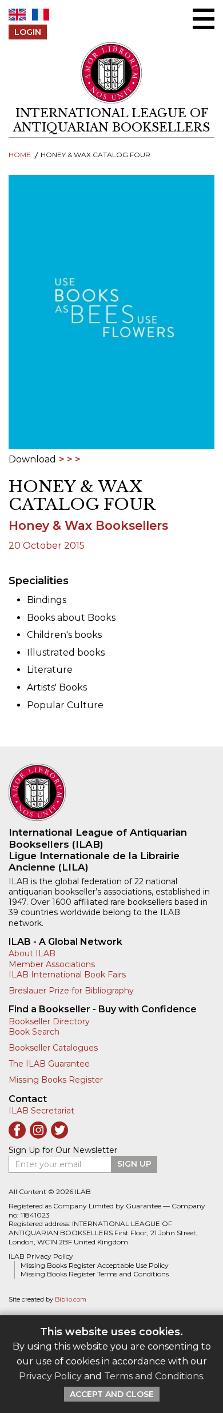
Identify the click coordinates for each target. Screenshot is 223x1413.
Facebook (17, 1130)
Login (27, 32)
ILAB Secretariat (41, 1110)
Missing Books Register (56, 1080)
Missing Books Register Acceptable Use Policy (95, 1265)
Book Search (34, 1032)
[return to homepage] (111, 792)
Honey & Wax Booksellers (88, 525)
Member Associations (52, 964)
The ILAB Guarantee (49, 1064)
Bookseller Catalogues (53, 1048)
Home (20, 154)
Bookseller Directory (49, 1021)
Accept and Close (112, 1394)
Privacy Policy (50, 1376)
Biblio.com (70, 1299)
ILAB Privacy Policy (41, 1256)
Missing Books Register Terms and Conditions (95, 1274)
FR (40, 15)
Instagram (38, 1130)
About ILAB (32, 953)
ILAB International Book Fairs (67, 974)
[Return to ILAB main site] (111, 72)
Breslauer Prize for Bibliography (71, 990)
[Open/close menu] (203, 19)
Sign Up (134, 1164)
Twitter (59, 1130)
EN (17, 15)
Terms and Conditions (153, 1376)
